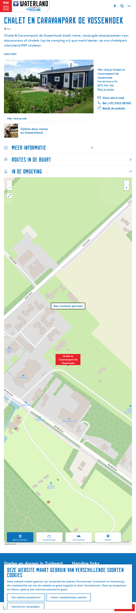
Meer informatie (29, 147)
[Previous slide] (126, 182)
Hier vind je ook (17, 118)
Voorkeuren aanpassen (25, 606)
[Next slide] (126, 187)
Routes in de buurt (31, 159)
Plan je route (106, 89)
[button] (68, 361)
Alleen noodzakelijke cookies (68, 597)
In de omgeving (27, 171)
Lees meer (10, 53)
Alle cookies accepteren (26, 597)
